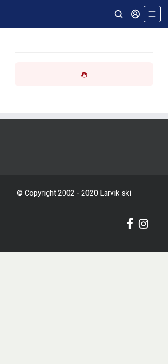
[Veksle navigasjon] (152, 14)
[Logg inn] (135, 14)
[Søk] (118, 14)
